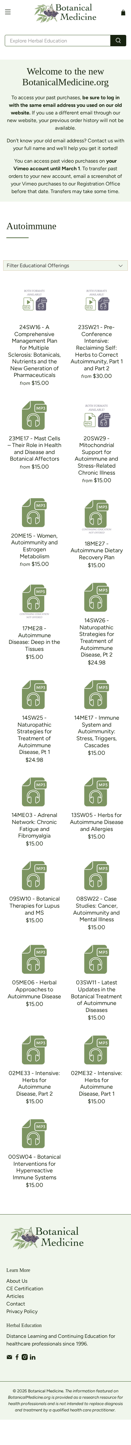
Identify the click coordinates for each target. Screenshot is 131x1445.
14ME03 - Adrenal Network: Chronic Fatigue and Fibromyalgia (34, 825)
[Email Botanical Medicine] (9, 1358)
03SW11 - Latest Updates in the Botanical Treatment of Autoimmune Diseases (96, 996)
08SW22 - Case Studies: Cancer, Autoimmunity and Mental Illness (96, 909)
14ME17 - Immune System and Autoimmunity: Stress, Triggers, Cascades (96, 731)
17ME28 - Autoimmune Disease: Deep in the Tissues (34, 638)
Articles (15, 1296)
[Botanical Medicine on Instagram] (25, 1358)
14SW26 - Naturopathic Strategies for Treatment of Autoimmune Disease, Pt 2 (96, 637)
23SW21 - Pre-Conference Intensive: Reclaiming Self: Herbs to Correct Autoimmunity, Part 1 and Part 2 (97, 348)
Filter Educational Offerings (38, 265)
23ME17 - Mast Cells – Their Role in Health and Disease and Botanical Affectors (34, 449)
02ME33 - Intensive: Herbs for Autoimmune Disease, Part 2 (34, 1083)
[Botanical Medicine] (65, 13)
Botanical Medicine (45, 1390)
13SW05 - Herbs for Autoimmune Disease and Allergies (96, 822)
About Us (16, 1281)
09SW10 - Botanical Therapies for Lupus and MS (34, 905)
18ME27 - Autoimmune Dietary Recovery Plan (97, 550)
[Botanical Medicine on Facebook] (17, 1358)
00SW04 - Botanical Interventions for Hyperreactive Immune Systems (34, 1167)
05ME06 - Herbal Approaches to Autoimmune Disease (34, 989)
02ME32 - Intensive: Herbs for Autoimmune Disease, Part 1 (96, 1083)
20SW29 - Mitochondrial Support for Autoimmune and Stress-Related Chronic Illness (96, 455)
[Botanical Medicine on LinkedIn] (33, 1358)
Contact (15, 1304)
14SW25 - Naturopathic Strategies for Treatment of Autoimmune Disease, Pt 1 (34, 734)
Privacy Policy (22, 1311)
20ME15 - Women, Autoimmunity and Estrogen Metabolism (34, 546)
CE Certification (24, 1289)
